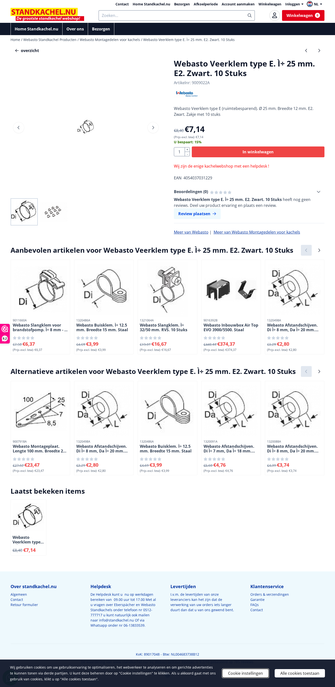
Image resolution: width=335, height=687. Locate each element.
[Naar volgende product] (319, 50)
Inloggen (292, 4)
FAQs (254, 604)
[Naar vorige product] (306, 50)
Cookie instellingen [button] (245, 673)
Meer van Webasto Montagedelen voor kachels (257, 232)
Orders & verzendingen (269, 594)
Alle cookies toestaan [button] (299, 673)
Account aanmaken (238, 4)
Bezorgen (182, 4)
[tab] (249, 192)
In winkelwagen (258, 152)
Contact (122, 4)
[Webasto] (187, 96)
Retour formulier (24, 604)
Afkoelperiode (206, 4)
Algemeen (19, 594)
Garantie (257, 599)
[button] (315, 4)
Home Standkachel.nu (151, 4)
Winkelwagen (269, 4)
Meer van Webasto (191, 232)
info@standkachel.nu (116, 620)
